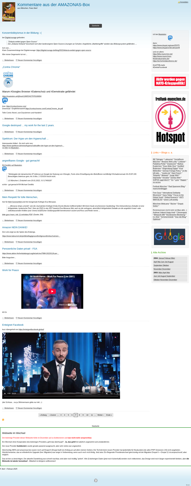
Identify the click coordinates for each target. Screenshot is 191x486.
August (170, 262)
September (158, 265)
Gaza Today (167, 195)
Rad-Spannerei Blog (177, 186)
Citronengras (182, 212)
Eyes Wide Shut (169, 166)
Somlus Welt (175, 178)
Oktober (166, 265)
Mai (159, 262)
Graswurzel (171, 164)
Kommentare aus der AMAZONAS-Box (53, 4)
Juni (163, 262)
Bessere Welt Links (169, 162)
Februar (167, 258)
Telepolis (156, 175)
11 (92, 415)
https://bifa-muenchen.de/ (163, 54)
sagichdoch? (165, 180)
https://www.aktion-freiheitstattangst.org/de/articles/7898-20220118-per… (30, 253)
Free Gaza (157, 193)
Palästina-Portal (159, 164)
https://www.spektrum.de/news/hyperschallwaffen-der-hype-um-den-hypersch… (33, 146)
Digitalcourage (11, 38)
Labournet (169, 159)
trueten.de (166, 173)
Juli (166, 262)
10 (88, 415)
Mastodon (15, 148)
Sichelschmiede (167, 217)
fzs (172, 180)
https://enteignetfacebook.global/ (31, 329)
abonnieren (3, 420)
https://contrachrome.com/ (16, 106)
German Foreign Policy (172, 171)
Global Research (171, 197)
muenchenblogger (160, 189)
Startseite (95, 426)
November (158, 269)
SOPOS (156, 180)
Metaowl (164, 175)
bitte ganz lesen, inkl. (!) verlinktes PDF (17, 215)
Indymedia (157, 178)
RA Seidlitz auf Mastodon (12, 165)
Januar (161, 258)
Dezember (166, 269)
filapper (183, 180)
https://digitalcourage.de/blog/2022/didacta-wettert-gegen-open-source (63, 50)
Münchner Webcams (161, 204)
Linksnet (181, 162)
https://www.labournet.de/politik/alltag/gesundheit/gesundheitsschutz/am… (31, 236)
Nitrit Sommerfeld (15, 202)
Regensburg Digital (170, 168)
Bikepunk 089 (159, 215)
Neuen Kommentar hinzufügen (30, 60)
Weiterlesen (9, 60)
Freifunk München (160, 186)
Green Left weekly (171, 200)
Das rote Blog (180, 217)
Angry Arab (170, 212)
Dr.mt (188, 485)
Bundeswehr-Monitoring (175, 215)
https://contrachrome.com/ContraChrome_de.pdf (44, 109)
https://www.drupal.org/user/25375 (166, 45)
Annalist (165, 178)
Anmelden (184, 2)
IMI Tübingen (158, 159)
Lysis (177, 180)
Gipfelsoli (156, 219)
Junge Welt (174, 175)
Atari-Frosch (176, 173)
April (156, 262)
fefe (6, 148)
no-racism (157, 182)
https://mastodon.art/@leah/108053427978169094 (21, 96)
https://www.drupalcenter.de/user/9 (166, 48)
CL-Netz (156, 217)
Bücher (173, 204)
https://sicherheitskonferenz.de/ (165, 61)
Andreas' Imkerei (159, 212)
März (173, 258)
